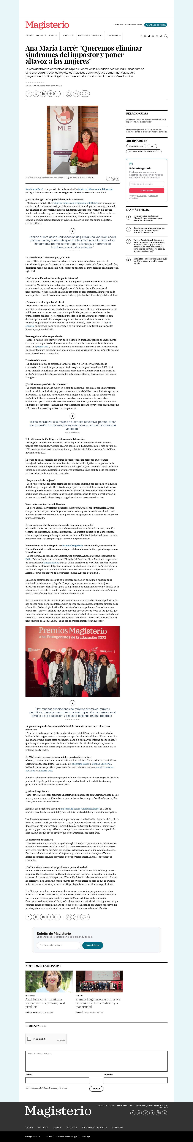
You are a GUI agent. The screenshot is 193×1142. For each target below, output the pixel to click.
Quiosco (100, 1105)
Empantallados (51, 562)
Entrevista (30, 996)
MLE (152, 146)
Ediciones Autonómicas (90, 36)
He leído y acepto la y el (47, 1088)
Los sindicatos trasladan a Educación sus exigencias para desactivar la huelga (148, 218)
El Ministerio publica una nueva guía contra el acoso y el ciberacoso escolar (150, 261)
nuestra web (45, 770)
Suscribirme (147, 190)
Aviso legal (141, 196)
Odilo (28, 559)
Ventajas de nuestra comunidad (128, 25)
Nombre (108, 1075)
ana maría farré (136, 146)
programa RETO (80, 763)
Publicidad (110, 1105)
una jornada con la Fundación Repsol (79, 808)
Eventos (79, 996)
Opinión (29, 36)
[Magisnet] (47, 25)
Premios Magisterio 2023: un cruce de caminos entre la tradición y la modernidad (146, 130)
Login (132, 1105)
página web (42, 346)
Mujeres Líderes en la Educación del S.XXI (76, 203)
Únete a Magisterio (144, 1105)
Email (28, 1075)
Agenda (53, 36)
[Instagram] (157, 35)
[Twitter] (145, 35)
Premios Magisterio (72, 545)
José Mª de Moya (32, 86)
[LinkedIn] (153, 35)
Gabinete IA (112, 36)
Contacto (163, 1107)
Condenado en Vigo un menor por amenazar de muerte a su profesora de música (149, 230)
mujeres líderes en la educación (143, 151)
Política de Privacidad (49, 1088)
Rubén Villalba (31, 1012)
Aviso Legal (63, 1088)
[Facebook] (141, 35)
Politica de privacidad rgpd (67, 1137)
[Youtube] (161, 35)
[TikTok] (149, 35)
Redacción (80, 1012)
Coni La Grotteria (101, 763)
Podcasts (68, 36)
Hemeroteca (122, 1105)
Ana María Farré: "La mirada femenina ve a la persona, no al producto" (146, 120)
